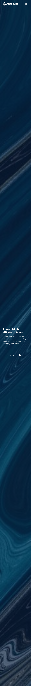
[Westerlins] (10, 4)
